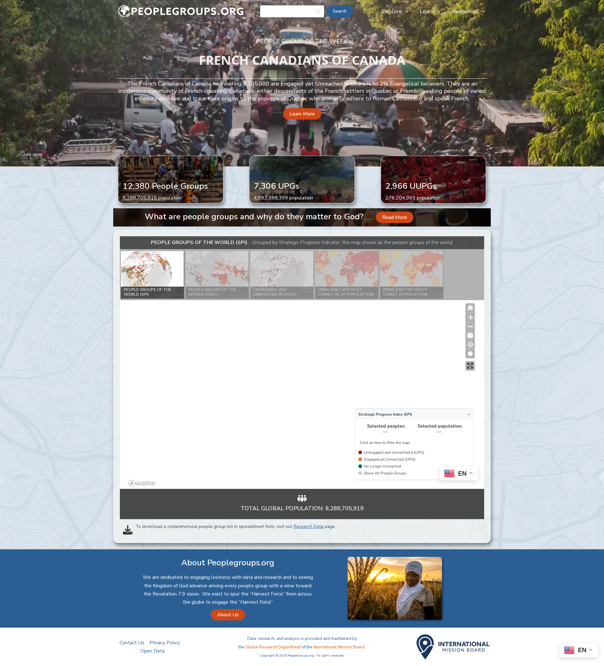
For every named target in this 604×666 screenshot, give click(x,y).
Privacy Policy (164, 642)
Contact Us (132, 642)
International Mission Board (339, 647)
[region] (302, 362)
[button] (405, 11)
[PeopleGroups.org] (181, 11)
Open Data (152, 650)
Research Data (308, 526)
